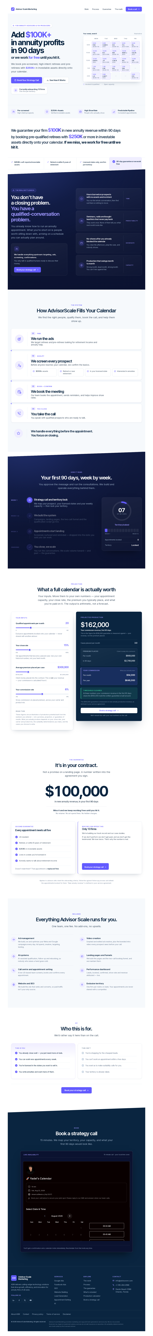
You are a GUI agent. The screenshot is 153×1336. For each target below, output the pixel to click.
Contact (26, 1314)
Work (87, 9)
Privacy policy (37, 1314)
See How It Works (58, 80)
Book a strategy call (109, 710)
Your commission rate (25, 689)
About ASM (15, 1314)
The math (119, 9)
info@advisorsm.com (124, 1281)
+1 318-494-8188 (122, 1285)
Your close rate (22, 645)
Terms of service (53, 1314)
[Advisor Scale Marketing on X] (25, 1300)
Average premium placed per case (30, 667)
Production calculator (91, 1296)
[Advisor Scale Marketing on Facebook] (19, 1300)
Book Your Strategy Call (28, 80)
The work (87, 1281)
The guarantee (89, 1288)
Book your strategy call (27, 270)
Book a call (134, 9)
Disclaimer (67, 1314)
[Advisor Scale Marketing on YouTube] (30, 1300)
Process (95, 9)
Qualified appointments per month (30, 623)
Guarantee (106, 9)
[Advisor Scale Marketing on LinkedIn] (13, 1300)
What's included (89, 1292)
